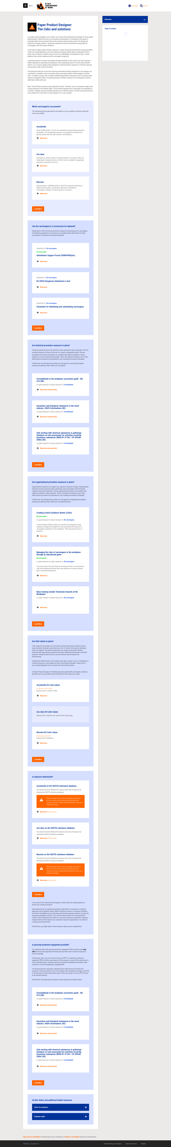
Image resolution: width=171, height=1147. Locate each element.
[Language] (129, 5)
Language (134, 6)
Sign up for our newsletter (31, 1137)
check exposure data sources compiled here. (67, 926)
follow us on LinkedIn (72, 1137)
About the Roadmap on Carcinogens (112, 1143)
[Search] (141, 5)
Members (143, 1143)
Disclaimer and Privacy (131, 1143)
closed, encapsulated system (69, 352)
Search (145, 6)
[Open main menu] (25, 5)
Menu (31, 6)
